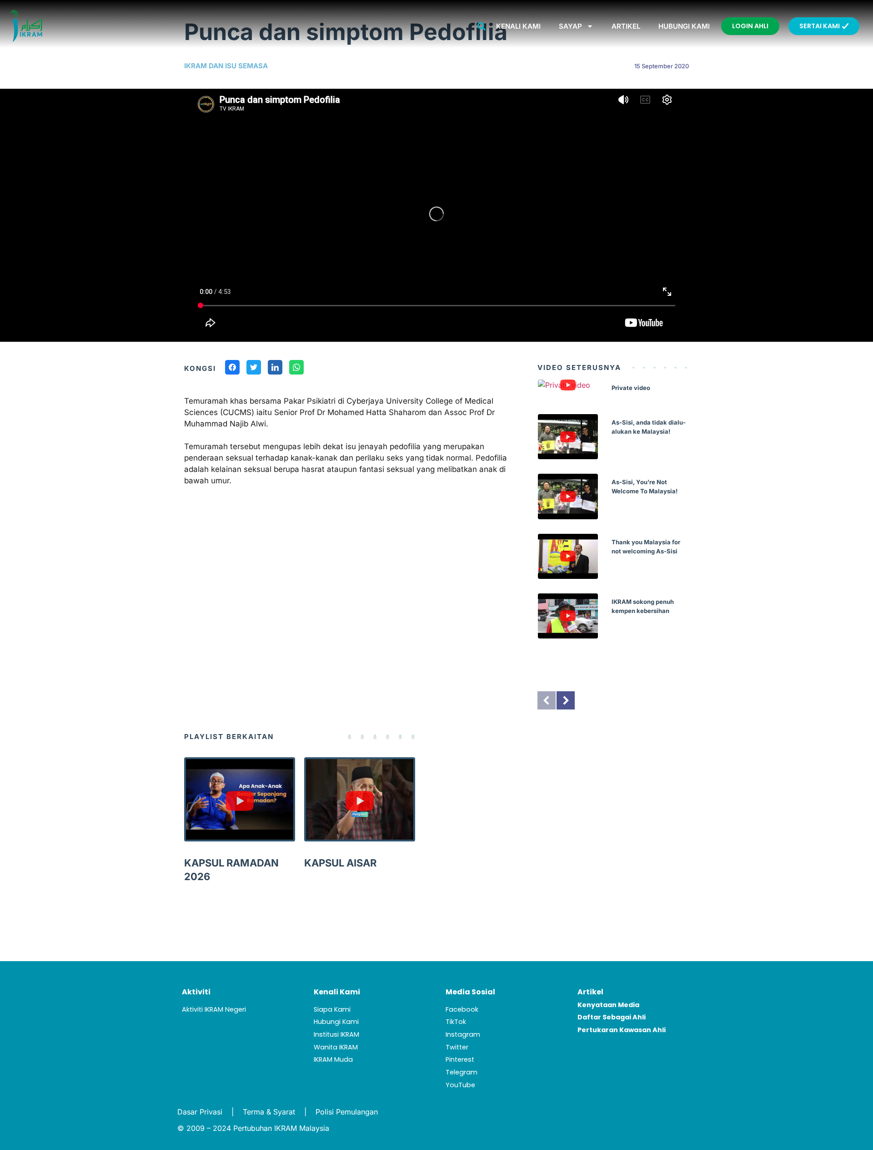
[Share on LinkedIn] (275, 368)
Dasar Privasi (199, 1111)
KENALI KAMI (518, 26)
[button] (481, 26)
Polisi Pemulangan (347, 1111)
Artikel (590, 992)
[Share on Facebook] (232, 368)
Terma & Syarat (269, 1111)
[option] (613, 516)
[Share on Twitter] (253, 368)
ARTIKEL (626, 26)
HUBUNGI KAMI (684, 26)
